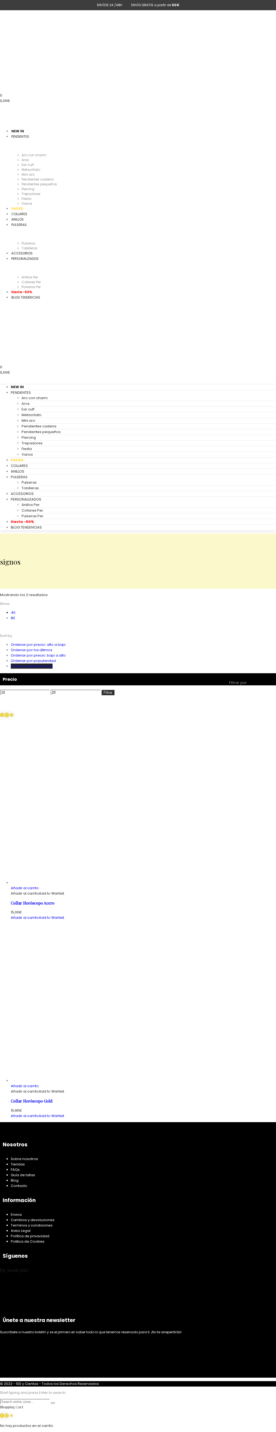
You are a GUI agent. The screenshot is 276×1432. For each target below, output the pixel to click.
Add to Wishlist (51, 893)
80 (13, 618)
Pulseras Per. (33, 516)
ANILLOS (17, 471)
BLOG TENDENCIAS (26, 527)
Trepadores (32, 443)
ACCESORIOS (22, 493)
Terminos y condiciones (32, 1225)
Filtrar (108, 692)
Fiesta (27, 448)
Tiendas (18, 1164)
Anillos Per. (31, 504)
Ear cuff (28, 409)
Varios (27, 454)
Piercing (29, 437)
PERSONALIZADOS (26, 499)
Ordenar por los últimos (31, 650)
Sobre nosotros (24, 1158)
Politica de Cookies (27, 1241)
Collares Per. (33, 510)
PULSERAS (19, 477)
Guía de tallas (23, 1175)
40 (13, 612)
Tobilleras (30, 488)
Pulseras (29, 482)
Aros (26, 403)
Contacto (19, 1185)
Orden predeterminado (32, 666)
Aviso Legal (20, 1230)
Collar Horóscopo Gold (32, 1101)
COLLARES (19, 465)
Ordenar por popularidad (33, 660)
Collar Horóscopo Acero (32, 903)
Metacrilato (32, 414)
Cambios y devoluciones (32, 1219)
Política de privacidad (30, 1236)
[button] (25, 888)
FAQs (15, 1169)
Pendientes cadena (39, 426)
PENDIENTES (21, 392)
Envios (16, 1214)
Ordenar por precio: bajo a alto (38, 655)
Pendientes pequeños (41, 431)
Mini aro (28, 420)
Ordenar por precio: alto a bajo (38, 644)
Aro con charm (35, 397)
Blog (15, 1180)
